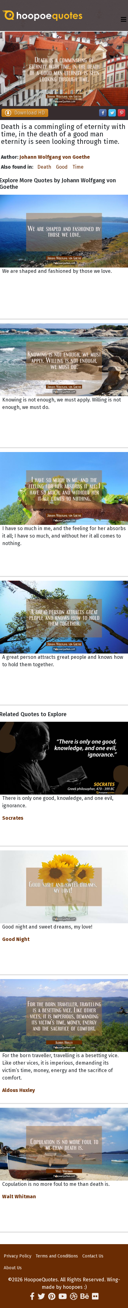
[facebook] (32, 1296)
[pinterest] (51, 1296)
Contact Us (92, 1256)
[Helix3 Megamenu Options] (123, 19)
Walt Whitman (19, 1196)
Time (78, 167)
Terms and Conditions (57, 1256)
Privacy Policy (17, 1256)
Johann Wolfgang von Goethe (55, 157)
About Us (13, 1267)
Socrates (12, 818)
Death (44, 167)
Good (62, 167)
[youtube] (62, 1296)
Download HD (29, 113)
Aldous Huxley (18, 1090)
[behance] (84, 1296)
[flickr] (95, 1296)
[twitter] (41, 1296)
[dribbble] (73, 1296)
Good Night (16, 939)
